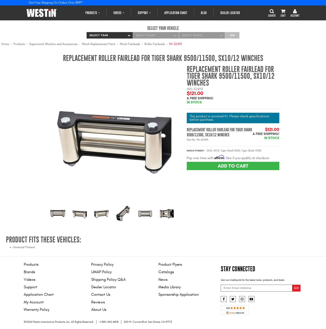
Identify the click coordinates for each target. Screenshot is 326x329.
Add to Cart (233, 166)
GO (296, 288)
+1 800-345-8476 (109, 321)
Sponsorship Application (178, 294)
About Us (98, 309)
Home (5, 44)
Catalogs (166, 272)
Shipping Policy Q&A (108, 279)
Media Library (169, 287)
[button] (272, 13)
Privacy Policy (102, 264)
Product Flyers (170, 264)
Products (91, 13)
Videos (117, 13)
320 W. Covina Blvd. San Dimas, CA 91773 (148, 321)
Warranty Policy (36, 309)
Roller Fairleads (154, 44)
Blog (204, 13)
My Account (34, 302)
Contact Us (100, 294)
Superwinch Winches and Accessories (53, 44)
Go (232, 35)
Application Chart (175, 13)
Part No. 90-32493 (197, 139)
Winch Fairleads (130, 44)
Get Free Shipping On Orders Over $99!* (56, 2)
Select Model (192, 35)
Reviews (98, 302)
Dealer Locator (230, 13)
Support (143, 13)
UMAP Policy (101, 272)
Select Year (98, 35)
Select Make (145, 35)
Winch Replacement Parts (98, 44)
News (162, 279)
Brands (29, 272)
